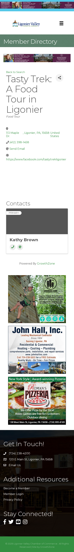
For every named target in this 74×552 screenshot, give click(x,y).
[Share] (59, 78)
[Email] (20, 247)
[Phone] (13, 247)
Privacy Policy (12, 499)
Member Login (13, 494)
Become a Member (16, 488)
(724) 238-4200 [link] (19, 453)
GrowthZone (46, 263)
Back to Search (15, 72)
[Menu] (61, 23)
